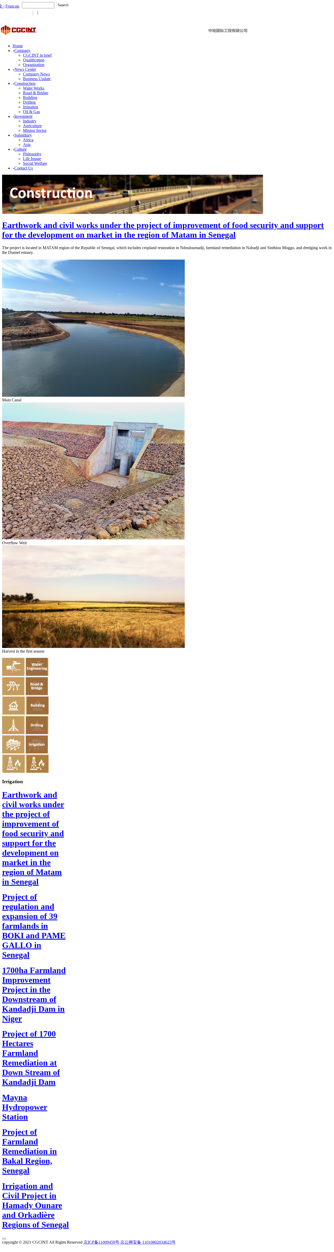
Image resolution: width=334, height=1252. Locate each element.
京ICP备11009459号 (101, 1242)
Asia (27, 144)
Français (12, 6)
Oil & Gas (31, 111)
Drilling (29, 102)
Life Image (32, 158)
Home (18, 46)
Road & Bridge (35, 93)
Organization (33, 64)
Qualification (33, 60)
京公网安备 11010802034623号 (148, 1242)
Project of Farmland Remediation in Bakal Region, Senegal (29, 1151)
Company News (36, 74)
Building (30, 97)
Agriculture (32, 126)
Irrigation (30, 107)
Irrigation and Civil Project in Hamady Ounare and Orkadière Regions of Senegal (35, 1205)
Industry (30, 121)
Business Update (37, 79)
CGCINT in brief (37, 55)
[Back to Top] (4, 1238)
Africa (28, 140)
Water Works (33, 88)
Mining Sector (34, 130)
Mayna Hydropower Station (24, 1107)
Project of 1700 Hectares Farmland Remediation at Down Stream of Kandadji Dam (31, 1058)
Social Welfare (35, 163)
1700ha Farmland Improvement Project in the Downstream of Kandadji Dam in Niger (34, 994)
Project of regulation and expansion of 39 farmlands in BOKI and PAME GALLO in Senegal (33, 926)
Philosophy (32, 154)
